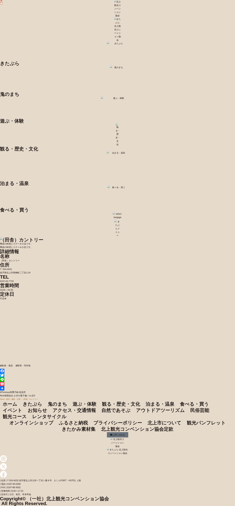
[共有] (117, 388)
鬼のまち (57, 404)
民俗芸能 (199, 410)
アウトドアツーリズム (160, 410)
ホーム (10, 404)
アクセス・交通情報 (74, 410)
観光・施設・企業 (13, 399)
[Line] (117, 379)
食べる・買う (194, 404)
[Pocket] (117, 384)
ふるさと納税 (73, 422)
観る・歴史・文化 (121, 404)
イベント (12, 410)
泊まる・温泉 (160, 404)
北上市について (164, 422)
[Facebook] (117, 371)
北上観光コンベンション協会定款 (137, 429)
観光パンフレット (206, 422)
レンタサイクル (49, 416)
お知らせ (37, 410)
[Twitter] (117, 375)
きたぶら (32, 404)
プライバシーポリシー (117, 422)
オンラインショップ (31, 422)
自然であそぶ (116, 410)
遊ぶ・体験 (85, 404)
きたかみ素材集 (79, 429)
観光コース (15, 416)
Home (2, 399)
